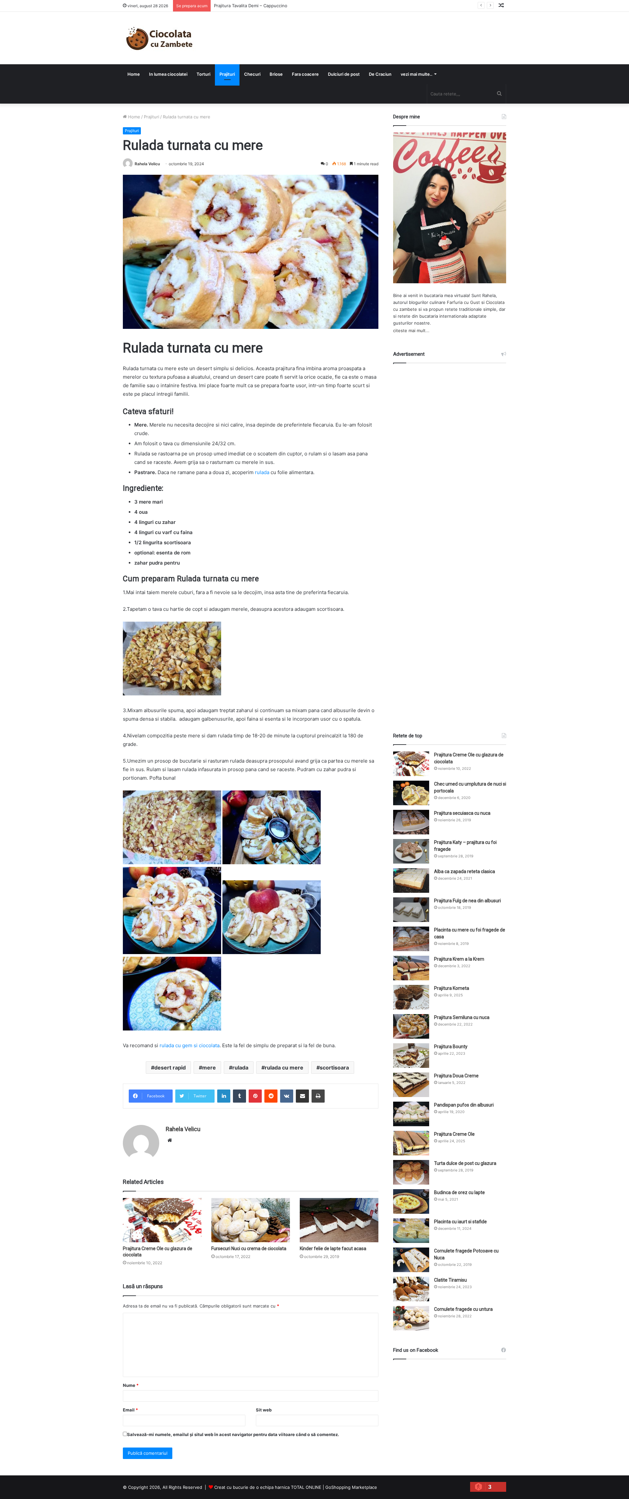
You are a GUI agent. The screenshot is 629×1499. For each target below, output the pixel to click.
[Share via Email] (302, 1096)
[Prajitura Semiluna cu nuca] (411, 1026)
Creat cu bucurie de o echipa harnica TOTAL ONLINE (267, 1487)
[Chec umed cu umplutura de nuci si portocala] (411, 793)
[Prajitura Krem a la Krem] (411, 968)
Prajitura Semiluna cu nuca (461, 1017)
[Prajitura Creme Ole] (411, 1143)
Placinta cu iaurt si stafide (460, 1221)
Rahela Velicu (147, 163)
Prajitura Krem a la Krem (459, 959)
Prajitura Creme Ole (454, 1134)
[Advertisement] (450, 542)
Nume (131, 1385)
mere (209, 1067)
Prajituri (227, 74)
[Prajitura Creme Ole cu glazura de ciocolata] (162, 1220)
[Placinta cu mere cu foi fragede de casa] (411, 939)
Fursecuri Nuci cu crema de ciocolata (248, 1248)
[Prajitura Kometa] (411, 997)
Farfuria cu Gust (463, 302)
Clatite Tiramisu (450, 1280)
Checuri (252, 74)
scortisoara (334, 1067)
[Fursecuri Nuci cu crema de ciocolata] (250, 1220)
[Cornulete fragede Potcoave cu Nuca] (411, 1260)
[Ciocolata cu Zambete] (159, 38)
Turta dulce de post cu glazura (465, 1163)
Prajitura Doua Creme (456, 1075)
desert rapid (170, 1067)
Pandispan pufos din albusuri (464, 1105)
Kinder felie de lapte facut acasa (333, 1248)
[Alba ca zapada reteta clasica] (411, 880)
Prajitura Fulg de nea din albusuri (467, 900)
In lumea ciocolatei (168, 74)
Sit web (264, 1409)
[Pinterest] (255, 1096)
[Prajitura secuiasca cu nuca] (411, 822)
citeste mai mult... (411, 330)
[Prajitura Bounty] (411, 1055)
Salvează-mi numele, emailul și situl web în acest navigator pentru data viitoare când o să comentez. (233, 1434)
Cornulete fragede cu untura (463, 1309)
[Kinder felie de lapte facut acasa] (339, 1220)
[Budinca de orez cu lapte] (411, 1201)
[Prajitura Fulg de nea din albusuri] (411, 909)
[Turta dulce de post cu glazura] (411, 1172)
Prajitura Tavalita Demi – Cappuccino (250, 5)
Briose (276, 74)
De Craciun (380, 74)
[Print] (318, 1096)
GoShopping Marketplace (351, 1487)
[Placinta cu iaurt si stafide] (411, 1230)
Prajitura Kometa (451, 988)
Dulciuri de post (344, 74)
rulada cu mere (284, 1067)
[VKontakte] (286, 1096)
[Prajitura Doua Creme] (411, 1084)
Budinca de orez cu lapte (459, 1192)
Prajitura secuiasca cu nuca (462, 813)
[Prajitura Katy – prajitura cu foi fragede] (411, 851)
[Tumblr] (239, 1096)
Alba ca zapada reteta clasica (464, 871)
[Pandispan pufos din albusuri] (411, 1114)
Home (133, 74)
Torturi (203, 74)
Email (130, 1409)
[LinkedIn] (223, 1096)
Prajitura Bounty (450, 1046)
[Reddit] (270, 1096)
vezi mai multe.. (416, 74)
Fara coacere (305, 74)
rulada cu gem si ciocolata (189, 1045)
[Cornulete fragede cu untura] (411, 1318)
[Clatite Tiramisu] (411, 1289)
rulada (262, 472)
